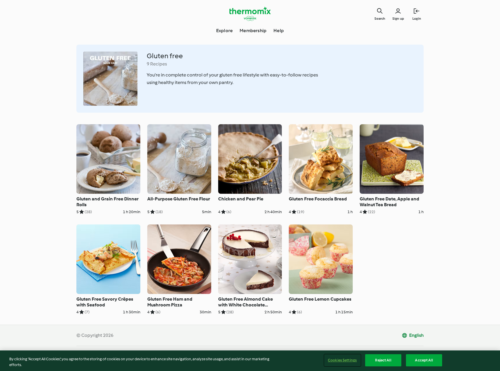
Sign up (398, 19)
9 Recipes (157, 64)
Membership (253, 30)
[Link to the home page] (250, 14)
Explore (224, 30)
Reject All (383, 360)
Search (379, 19)
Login (416, 19)
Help (278, 30)
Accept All (424, 360)
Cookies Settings (342, 360)
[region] (250, 360)
